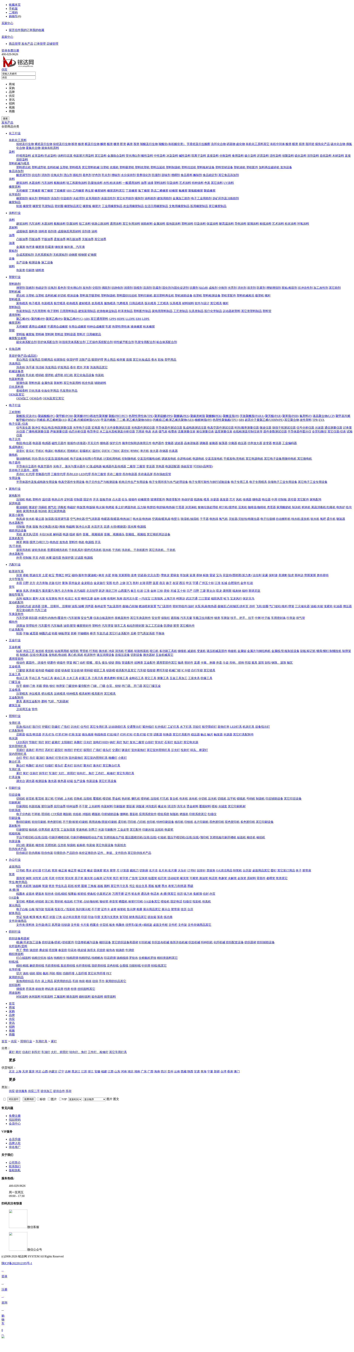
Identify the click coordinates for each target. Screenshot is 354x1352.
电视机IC (60, 450)
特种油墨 (72, 806)
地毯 (82, 981)
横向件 (13, 621)
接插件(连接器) (77, 443)
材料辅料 (188, 303)
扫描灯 (49, 765)
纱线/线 (13, 961)
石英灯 (168, 742)
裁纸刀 (134, 870)
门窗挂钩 (71, 685)
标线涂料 (265, 223)
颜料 (107, 886)
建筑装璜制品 (87, 311)
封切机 (62, 295)
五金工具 (15, 674)
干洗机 (116, 549)
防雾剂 (261, 287)
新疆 (217, 1071)
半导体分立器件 (26, 466)
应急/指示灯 (24, 726)
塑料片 (81, 334)
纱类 (74, 988)
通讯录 (145, 893)
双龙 (219, 590)
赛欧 (26, 575)
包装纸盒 (120, 845)
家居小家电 (16, 515)
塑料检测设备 (212, 295)
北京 (12, 1071)
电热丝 (54, 542)
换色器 (62, 781)
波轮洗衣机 (39, 549)
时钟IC (135, 450)
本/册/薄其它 (168, 893)
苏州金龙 (74, 583)
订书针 (191, 870)
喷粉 (215, 806)
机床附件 (90, 654)
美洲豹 (282, 575)
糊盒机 (251, 837)
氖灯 (126, 742)
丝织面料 (15, 985)
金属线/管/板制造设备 (285, 651)
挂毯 (95, 981)
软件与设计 (202, 303)
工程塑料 (15, 412)
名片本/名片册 (168, 870)
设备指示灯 (262, 726)
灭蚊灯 (196, 726)
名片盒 (153, 870)
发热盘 (63, 542)
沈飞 (129, 583)
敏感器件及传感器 (114, 466)
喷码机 (39, 375)
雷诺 (212, 575)
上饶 (122, 583)
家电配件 (15, 495)
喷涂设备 (73, 295)
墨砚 (190, 886)
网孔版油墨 (73, 239)
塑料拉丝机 (188, 167)
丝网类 (138, 662)
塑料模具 (75, 167)
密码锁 (88, 670)
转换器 (167, 734)
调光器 (30, 781)
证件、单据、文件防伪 (112, 852)
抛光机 (103, 651)
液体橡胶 (136, 326)
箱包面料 (97, 996)
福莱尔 (27, 598)
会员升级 (15, 1139)
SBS (69, 190)
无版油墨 (88, 239)
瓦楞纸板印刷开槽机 (223, 837)
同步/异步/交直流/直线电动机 (50, 458)
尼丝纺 (101, 950)
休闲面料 (35, 996)
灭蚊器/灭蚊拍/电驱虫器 (244, 518)
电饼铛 (151, 507)
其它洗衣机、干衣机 (162, 549)
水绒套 (222, 806)
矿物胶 (92, 254)
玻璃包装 (22, 382)
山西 (45, 1071)
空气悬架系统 (146, 633)
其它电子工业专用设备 (312, 481)
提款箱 (152, 917)
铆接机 (182, 651)
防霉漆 (49, 246)
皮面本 (30, 893)
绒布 (50, 957)
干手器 (204, 518)
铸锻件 (61, 662)
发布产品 (27, 43)
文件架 (182, 924)
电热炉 (340, 507)
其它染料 (101, 155)
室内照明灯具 (18, 753)
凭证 (19, 917)
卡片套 (84, 924)
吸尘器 (39, 518)
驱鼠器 (340, 518)
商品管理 (15, 43)
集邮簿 (197, 893)
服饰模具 (110, 303)
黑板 (151, 886)
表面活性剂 (108, 198)
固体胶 (98, 870)
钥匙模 (110, 670)
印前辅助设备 (110, 814)
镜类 (217, 617)
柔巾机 (331, 518)
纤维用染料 (23, 155)
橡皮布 (162, 806)
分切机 (202, 798)
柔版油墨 (60, 239)
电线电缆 (100, 734)
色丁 (19, 950)
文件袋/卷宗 (43, 924)
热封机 (126, 798)
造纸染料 (326, 155)
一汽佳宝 (144, 598)
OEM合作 (36, 398)
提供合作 (59, 1091)
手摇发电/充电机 (234, 458)
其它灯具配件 (181, 734)
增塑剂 (20, 287)
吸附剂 (139, 198)
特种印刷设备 (165, 821)
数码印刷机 (23, 821)
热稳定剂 (41, 287)
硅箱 (70, 781)
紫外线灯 (148, 726)
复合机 (174, 798)
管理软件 (32, 625)
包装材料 (107, 806)
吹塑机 (197, 295)
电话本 (154, 893)
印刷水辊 (148, 829)
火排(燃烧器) (118, 526)
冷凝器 (214, 499)
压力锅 (141, 507)
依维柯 (111, 598)
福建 (104, 1071)
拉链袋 (65, 924)
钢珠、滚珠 (278, 662)
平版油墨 (47, 239)
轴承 (181, 662)
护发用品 (63, 367)
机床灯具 (248, 726)
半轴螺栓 (83, 633)
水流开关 (97, 526)
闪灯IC (106, 450)
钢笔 (29, 878)
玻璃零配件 (157, 499)
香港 (230, 1071)
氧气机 (223, 518)
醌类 (295, 144)
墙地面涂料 (173, 223)
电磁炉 (71, 507)
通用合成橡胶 (37, 326)
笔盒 (52, 886)
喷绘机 (165, 901)
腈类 (302, 144)
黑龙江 (76, 1071)
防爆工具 (206, 678)
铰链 (111, 662)
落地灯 (50, 757)
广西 (150, 1071)
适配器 (157, 734)
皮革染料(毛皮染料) (44, 155)
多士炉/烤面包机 (125, 507)
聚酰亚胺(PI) (231, 416)
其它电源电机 (254, 458)
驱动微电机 (23, 458)
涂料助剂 (150, 198)
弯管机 (84, 651)
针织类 (146, 965)
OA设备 (14, 897)
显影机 (133, 814)
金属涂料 (159, 223)
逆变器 (267, 443)
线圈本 (20, 893)
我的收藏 (38, 30)
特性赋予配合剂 (124, 342)
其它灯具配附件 (243, 734)
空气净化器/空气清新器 (85, 518)
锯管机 (74, 651)
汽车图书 (44, 625)
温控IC (96, 450)
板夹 (112, 924)
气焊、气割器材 (58, 701)
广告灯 (65, 726)
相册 (139, 909)
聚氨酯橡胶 (195, 190)
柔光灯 (68, 765)
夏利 (35, 598)
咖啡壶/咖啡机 (257, 507)
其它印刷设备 (265, 821)
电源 (66, 534)
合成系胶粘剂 (25, 254)
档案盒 (94, 924)
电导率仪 (93, 431)
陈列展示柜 (83, 909)
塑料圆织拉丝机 (127, 295)
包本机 (183, 798)
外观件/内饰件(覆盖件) (52, 617)
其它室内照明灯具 (96, 757)
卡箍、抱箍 (208, 662)
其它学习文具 (119, 886)
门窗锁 (20, 670)
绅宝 (68, 575)
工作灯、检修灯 (105, 773)
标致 (206, 575)
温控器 (46, 499)
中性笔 (59, 878)
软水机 (314, 518)
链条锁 (65, 670)
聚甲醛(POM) (64, 416)
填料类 (42, 231)
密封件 (188, 662)
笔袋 (45, 886)
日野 (26, 583)
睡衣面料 (72, 996)
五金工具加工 (178, 678)
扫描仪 (212, 814)
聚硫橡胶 (210, 190)
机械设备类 (16, 371)
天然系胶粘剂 (43, 254)
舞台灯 (20, 765)
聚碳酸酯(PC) (46, 416)
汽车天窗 (186, 617)
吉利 (19, 598)
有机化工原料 (18, 140)
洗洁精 (39, 367)
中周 (274, 499)
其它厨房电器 (57, 511)
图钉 (274, 870)
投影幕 (49, 909)
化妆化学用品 (50, 390)
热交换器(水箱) (49, 526)
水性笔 (36, 878)
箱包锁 (39, 670)
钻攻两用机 (62, 651)
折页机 (30, 798)
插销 (26, 685)
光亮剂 (232, 287)
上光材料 (94, 806)
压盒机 (62, 845)
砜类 (130, 144)
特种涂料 (198, 182)
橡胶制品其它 (73, 206)
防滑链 (168, 625)
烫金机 (116, 798)
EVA (321, 419)
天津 (25, 1071)
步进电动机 (184, 458)
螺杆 (268, 295)
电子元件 (15, 439)
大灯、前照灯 (67, 773)
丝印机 (151, 821)
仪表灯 (34, 773)
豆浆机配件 (16, 538)
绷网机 (124, 814)
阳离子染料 (198, 155)
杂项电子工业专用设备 (282, 481)
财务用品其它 (138, 917)
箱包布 (110, 950)
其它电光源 (190, 742)
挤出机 (20, 295)
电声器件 (158, 443)
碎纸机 (39, 901)
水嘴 (49, 557)
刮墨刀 (92, 829)
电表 (148, 431)
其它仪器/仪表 (336, 431)
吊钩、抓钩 (236, 662)
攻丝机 (39, 651)
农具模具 (97, 303)
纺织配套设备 (235, 942)
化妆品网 (15, 348)
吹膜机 (114, 167)
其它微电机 (304, 458)
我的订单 (26, 30)
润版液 (140, 806)
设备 (12, 258)
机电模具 (72, 303)
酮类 (103, 144)
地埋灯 (68, 750)
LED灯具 (236, 726)
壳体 (29, 526)
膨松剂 (77, 175)
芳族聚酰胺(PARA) (252, 416)
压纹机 (154, 798)
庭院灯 (59, 750)
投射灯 (185, 750)
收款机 (68, 901)
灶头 (125, 499)
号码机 (250, 798)
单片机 (144, 450)
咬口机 (154, 651)
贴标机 (81, 845)
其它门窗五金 (152, 685)
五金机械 (15, 647)
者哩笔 (270, 878)
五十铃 (181, 590)
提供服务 (21, 1091)
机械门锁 (175, 670)
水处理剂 (79, 198)
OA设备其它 (152, 901)
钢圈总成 (45, 633)
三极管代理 (58, 474)
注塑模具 (22, 693)
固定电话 (176, 901)
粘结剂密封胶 (136, 625)
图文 (116, 1099)
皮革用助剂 (93, 198)
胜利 (136, 583)
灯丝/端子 (113, 734)
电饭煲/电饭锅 (86, 507)
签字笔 (123, 878)
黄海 (65, 583)
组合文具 (142, 886)
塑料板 (20, 334)
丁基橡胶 (131, 190)
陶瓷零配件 (173, 499)
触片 (210, 734)
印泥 (84, 917)
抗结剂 (36, 175)
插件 (79, 534)
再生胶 (89, 190)
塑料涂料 (160, 182)
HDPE (121, 318)
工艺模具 (163, 303)
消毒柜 (62, 507)
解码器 (57, 534)
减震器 (34, 633)
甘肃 (197, 1071)
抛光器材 (149, 654)
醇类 (74, 144)
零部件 (261, 878)
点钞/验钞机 (91, 901)
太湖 (142, 583)
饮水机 (30, 518)
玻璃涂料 (253, 223)
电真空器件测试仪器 (220, 427)
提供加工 (46, 1091)
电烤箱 (109, 507)
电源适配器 (172, 466)
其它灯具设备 (108, 781)
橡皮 (90, 870)
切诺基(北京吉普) (149, 575)
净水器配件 (16, 553)
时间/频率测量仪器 (247, 427)
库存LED (72, 474)
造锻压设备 (122, 654)
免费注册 (13, 50)
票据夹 (210, 870)
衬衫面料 (22, 996)
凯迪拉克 (35, 575)
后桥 (133, 633)
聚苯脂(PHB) (290, 416)
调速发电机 (169, 458)
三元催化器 (302, 606)
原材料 (13, 227)
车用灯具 (15, 769)
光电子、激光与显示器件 (69, 466)
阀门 (76, 662)
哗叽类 (49, 988)
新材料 (58, 382)
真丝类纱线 (67, 965)
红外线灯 (161, 726)
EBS (138, 318)
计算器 (124, 870)
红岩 (250, 583)
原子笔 (78, 878)
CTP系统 (56, 814)
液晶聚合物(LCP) (324, 416)
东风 (26, 590)
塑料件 (36, 499)
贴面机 (241, 837)
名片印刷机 (201, 821)
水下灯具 (186, 726)
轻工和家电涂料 (76, 182)
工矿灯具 (173, 726)
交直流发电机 (214, 458)
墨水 (29, 870)
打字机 (78, 901)
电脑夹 (120, 924)
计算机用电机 (112, 458)
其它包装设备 (105, 845)
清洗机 (119, 651)
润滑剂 (128, 287)
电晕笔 (168, 829)
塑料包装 (35, 382)
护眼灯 (46, 726)
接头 (105, 662)
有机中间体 (277, 144)
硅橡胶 (173, 190)
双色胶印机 (232, 821)
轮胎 (19, 206)
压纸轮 (159, 829)
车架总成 (102, 633)
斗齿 (226, 662)
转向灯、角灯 (85, 773)
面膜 (129, 359)
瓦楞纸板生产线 (114, 837)
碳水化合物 (338, 144)
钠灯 (113, 742)
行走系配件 (16, 629)
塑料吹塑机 (142, 167)
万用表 (140, 431)
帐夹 (39, 917)
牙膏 (86, 367)
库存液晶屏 (145, 474)
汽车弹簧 (108, 625)
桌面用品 (15, 866)
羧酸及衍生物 (149, 144)
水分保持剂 (128, 175)
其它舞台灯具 (111, 765)
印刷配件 (111, 829)
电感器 (46, 443)
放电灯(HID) (101, 742)
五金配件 (150, 662)
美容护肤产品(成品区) (23, 355)
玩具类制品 (196, 311)
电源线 (141, 526)
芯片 (232, 499)
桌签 (114, 909)
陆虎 (291, 575)
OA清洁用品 (224, 870)
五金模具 (15, 689)
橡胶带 (27, 206)
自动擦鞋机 (283, 518)
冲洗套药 (151, 806)
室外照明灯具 (18, 746)
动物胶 (73, 254)
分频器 (232, 443)
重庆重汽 (48, 590)
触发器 (218, 734)
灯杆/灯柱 (126, 734)
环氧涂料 (303, 223)
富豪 (265, 575)
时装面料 (47, 996)
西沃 (182, 583)
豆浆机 (242, 507)
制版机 (174, 814)
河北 (38, 1071)
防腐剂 (156, 175)
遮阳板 (175, 617)
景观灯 (20, 750)
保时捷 (273, 575)
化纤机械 (219, 942)
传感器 (247, 499)
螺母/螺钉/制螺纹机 (328, 651)
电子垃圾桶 (267, 518)
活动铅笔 (173, 878)
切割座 (143, 870)
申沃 (189, 583)
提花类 (59, 988)
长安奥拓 (52, 598)
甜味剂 (166, 175)
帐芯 (46, 917)
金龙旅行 (99, 583)
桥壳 (93, 633)
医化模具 (150, 303)
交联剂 (96, 287)
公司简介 (15, 1162)
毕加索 (184, 575)
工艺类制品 (180, 311)
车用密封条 (278, 617)
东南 (119, 598)
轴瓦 (290, 662)
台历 (190, 909)
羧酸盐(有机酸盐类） (172, 144)
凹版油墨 (35, 239)
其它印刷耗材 (237, 806)
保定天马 (248, 598)
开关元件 (93, 443)
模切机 (107, 798)
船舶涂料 (60, 182)
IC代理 (30, 474)
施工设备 (47, 262)
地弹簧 (60, 685)
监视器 (95, 427)
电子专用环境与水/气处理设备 (168, 481)
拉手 (19, 685)
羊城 (173, 590)
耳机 (19, 534)
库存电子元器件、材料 (23, 470)
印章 (97, 917)
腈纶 (39, 973)
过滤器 (78, 557)
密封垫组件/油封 (183, 606)
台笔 (45, 878)
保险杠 (165, 617)
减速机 (191, 651)
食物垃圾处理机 (208, 507)
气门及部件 (164, 606)
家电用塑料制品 (162, 311)
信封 (206, 893)
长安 (77, 598)
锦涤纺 (120, 950)
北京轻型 (92, 590)
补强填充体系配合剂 (72, 342)
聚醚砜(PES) (182, 416)
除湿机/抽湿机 (190, 518)
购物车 (13, 16)
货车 (12, 586)
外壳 (19, 557)
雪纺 (26, 950)
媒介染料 (250, 155)
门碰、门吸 (98, 685)
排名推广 (15, 1147)
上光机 (68, 798)
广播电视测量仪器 (37, 431)
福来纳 (236, 590)
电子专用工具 (240, 481)
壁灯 (26, 757)
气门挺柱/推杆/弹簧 (281, 606)
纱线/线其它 (159, 965)
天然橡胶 (22, 190)
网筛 (26, 542)
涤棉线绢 (122, 957)
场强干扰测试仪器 (284, 427)
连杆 (252, 606)
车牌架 (225, 617)
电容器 (36, 443)
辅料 (12, 266)
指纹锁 (151, 670)
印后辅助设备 (274, 798)
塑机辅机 (240, 167)
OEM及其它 (16, 394)
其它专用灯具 (99, 726)
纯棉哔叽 (85, 957)
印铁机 (188, 821)
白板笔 (98, 878)
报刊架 (39, 909)
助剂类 (52, 231)
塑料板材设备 (206, 167)
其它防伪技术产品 (139, 852)
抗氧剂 (52, 287)
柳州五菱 (87, 598)
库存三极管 (98, 474)
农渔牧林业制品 (107, 311)
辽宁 (61, 1071)
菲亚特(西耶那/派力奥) (237, 575)
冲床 (111, 651)
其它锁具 (209, 670)
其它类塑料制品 (251, 311)
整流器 (277, 443)
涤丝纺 (34, 950)
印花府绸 (110, 957)
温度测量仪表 (223, 431)
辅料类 (39, 270)
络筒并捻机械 (179, 942)
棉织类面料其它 (167, 957)
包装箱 (90, 845)
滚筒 (261, 662)
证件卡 (105, 909)
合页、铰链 (113, 685)
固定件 (87, 499)
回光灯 (78, 765)
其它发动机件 (25, 610)
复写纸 (123, 917)
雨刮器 (33, 617)
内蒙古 (53, 1071)
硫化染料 (300, 155)
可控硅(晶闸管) (203, 466)
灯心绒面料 (23, 957)
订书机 (20, 870)
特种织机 (207, 942)
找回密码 (15, 1119)
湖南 (137, 1071)
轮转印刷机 (39, 821)
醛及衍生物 (92, 144)
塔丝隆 (53, 950)
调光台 (20, 781)
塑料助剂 (44, 198)
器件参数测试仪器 (275, 431)
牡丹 (116, 583)
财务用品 (15, 913)
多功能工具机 (168, 651)
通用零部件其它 (166, 662)
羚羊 (61, 598)
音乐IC (30, 450)
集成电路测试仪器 (194, 427)
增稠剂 (175, 175)
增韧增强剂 (273, 287)
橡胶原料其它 (116, 190)
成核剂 (213, 287)
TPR (315, 419)
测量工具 (163, 678)
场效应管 (186, 466)
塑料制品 (15, 307)
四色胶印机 (216, 821)
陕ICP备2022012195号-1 (16, 1263)
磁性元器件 (59, 443)
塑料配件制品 (142, 311)
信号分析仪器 (305, 427)
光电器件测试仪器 (143, 427)
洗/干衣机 (15, 546)
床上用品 (47, 981)
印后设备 (15, 794)
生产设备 (22, 262)
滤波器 (178, 443)
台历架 (247, 870)
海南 (157, 1071)
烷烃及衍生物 (25, 144)
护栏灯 (78, 750)
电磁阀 (70, 526)
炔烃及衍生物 (62, 144)
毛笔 (52, 878)
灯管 (150, 734)
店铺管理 (52, 43)
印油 (91, 917)
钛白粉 (203, 287)
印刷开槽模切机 (59, 837)
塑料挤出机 (23, 167)
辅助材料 (147, 223)
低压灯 (178, 742)
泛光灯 (175, 750)
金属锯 (241, 651)
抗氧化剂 (57, 175)
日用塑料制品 (68, 311)
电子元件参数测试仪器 (116, 427)
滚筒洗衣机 (23, 549)
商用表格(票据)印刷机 (103, 821)
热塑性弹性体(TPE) (141, 416)
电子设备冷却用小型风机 (86, 458)
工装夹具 (194, 678)
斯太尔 (210, 590)
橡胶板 (87, 206)
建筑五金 (15, 705)
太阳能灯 (67, 742)
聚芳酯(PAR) (273, 416)
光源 (101, 829)
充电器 (160, 466)
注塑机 (104, 167)
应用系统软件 (148, 814)
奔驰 (115, 575)
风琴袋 (56, 924)
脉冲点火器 (83, 526)
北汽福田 (80, 590)
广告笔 (133, 878)
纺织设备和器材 (19, 938)
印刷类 (30, 270)
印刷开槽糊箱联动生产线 (86, 837)
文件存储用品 (18, 920)
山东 (117, 1071)
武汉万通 (192, 598)
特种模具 (72, 693)
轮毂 (55, 633)
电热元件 (57, 499)
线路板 (198, 499)
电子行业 (15, 405)
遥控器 (292, 499)
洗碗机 (42, 507)
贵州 (170, 1071)
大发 (42, 598)
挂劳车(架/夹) (134, 924)
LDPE (146, 318)
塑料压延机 (157, 167)
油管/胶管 (69, 625)
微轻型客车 (16, 594)
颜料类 (33, 231)
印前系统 (15, 810)
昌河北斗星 (130, 598)
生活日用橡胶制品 (156, 206)
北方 (32, 583)
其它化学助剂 (125, 198)
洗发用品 (51, 367)
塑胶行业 (15, 277)
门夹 (32, 685)
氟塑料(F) (306, 416)
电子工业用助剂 (201, 198)
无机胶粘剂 (60, 254)
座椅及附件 (122, 617)
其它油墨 (100, 239)
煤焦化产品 (322, 144)
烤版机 (184, 814)
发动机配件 (16, 602)
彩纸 (71, 886)
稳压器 (242, 443)
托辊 (248, 662)
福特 (245, 590)
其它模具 (216, 303)
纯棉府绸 (72, 957)
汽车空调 (22, 617)
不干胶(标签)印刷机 (75, 821)
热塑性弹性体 (121, 326)
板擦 (158, 886)
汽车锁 (141, 670)
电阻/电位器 (24, 443)
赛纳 (199, 575)
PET (109, 973)
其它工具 (150, 678)
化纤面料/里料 (18, 946)
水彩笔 (27, 886)
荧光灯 (159, 742)
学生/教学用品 (18, 882)
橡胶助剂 (22, 198)
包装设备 (92, 781)
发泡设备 (286, 167)
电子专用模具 (258, 481)
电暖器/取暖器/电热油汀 (116, 518)
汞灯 (119, 742)
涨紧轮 (328, 606)
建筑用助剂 (164, 198)
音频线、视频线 (135, 534)
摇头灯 (59, 765)
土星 (45, 575)
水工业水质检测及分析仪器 (117, 431)
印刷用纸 (22, 806)
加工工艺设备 (154, 625)
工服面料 (60, 996)
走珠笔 (241, 878)
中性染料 (160, 155)
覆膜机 (97, 798)
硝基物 (231, 144)
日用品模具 (136, 303)
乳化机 (30, 375)
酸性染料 (147, 155)
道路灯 (30, 750)
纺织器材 (250, 942)
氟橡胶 (183, 190)
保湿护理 (72, 359)
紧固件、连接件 (36, 662)
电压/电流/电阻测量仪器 (56, 427)
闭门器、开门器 (132, 685)
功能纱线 (135, 965)
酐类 (123, 144)
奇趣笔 (222, 878)
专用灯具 (15, 722)
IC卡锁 (185, 670)
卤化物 (240, 144)
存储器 (163, 450)
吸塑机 (259, 295)
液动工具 (60, 678)
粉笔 (77, 886)
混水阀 (132, 526)
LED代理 (85, 474)
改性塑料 (306, 419)
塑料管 (267, 311)
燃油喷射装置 (147, 606)
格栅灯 (112, 757)
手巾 (102, 981)
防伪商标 (35, 852)
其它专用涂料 (131, 223)
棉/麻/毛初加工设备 (28, 942)
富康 (192, 575)
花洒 (107, 526)
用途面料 (15, 992)
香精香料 (22, 390)
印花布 (72, 950)
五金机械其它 (164, 654)
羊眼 (39, 685)
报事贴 (72, 893)
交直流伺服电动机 (149, 458)
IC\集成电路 (94, 466)
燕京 (162, 583)
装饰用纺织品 (25, 981)
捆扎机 (135, 798)
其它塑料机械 (91, 167)
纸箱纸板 (15, 833)
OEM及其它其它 (53, 398)
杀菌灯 (78, 742)
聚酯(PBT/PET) (118, 416)
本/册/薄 (14, 889)
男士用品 (110, 359)
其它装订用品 (286, 870)
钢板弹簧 (64, 633)
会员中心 (15, 1123)
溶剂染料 (313, 155)
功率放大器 (254, 443)
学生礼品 (61, 886)
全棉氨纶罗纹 (147, 957)
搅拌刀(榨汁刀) (39, 542)
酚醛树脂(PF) (203, 419)
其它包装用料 (72, 382)
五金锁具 (15, 666)
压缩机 (20, 499)
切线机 (222, 798)
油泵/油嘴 (78, 606)
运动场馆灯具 (117, 726)
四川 (164, 1071)
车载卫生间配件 (203, 617)
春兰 (133, 590)
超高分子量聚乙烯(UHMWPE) (264, 419)
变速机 (201, 651)
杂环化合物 (218, 144)
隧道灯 (126, 750)
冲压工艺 (29, 651)
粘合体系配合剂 (166, 342)
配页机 (39, 798)
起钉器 (36, 870)
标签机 (121, 909)
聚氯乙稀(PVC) (73, 318)
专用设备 (15, 478)
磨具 (19, 701)
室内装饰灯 (76, 757)
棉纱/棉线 (22, 965)
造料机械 (53, 167)
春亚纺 (62, 950)
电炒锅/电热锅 (165, 507)
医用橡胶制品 (199, 206)
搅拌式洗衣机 (93, 549)
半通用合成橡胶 (57, 326)
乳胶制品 (48, 206)
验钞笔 (104, 901)
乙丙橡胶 (78, 190)
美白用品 (22, 359)
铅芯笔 (162, 878)
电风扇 (20, 518)
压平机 (231, 798)
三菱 (203, 590)
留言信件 (15, 30)
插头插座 (88, 734)
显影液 (130, 806)
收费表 (172, 431)
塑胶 (12, 330)
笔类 (12, 874)
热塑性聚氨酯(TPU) (225, 419)
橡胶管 (36, 206)
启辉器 (20, 734)
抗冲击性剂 (305, 287)
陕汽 (57, 590)
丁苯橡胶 (35, 190)
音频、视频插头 (114, 534)
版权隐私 (15, 1170)
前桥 (74, 633)
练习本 (188, 893)
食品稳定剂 (210, 175)
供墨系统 (44, 829)
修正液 (62, 870)
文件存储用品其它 (199, 924)
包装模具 (47, 303)
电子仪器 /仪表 (18, 423)
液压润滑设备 (105, 654)
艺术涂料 (185, 182)
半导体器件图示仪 (299, 431)
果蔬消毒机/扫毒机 (323, 507)
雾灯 (19, 773)
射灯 (48, 742)
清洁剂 (171, 806)
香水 (154, 359)
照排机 (45, 814)
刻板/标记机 (308, 651)
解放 (19, 590)
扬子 (169, 583)
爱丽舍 (174, 575)
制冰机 (296, 507)
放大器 (154, 450)
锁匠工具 (99, 670)
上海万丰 (170, 598)
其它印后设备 (293, 798)
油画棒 (36, 886)
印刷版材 (119, 806)
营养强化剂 (143, 175)
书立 (132, 886)
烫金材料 (192, 806)
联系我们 (15, 1166)
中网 (258, 617)
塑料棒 (39, 334)
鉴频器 (213, 443)
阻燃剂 (30, 287)
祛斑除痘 (60, 359)
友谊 (175, 583)
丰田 (19, 583)
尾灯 (26, 773)
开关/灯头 (48, 734)
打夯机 (93, 651)
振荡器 (223, 443)
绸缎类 (20, 988)
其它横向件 (187, 625)
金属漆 (20, 246)
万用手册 (118, 893)
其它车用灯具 (125, 773)
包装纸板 (35, 806)
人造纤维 (81, 973)
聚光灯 (87, 765)
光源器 (227, 734)
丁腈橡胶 (60, 190)
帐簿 (32, 917)
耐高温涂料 (226, 223)
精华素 (121, 359)
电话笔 (213, 878)
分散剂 (222, 287)
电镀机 (232, 651)
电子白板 (22, 909)
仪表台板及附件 (103, 617)
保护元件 (115, 443)
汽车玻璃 (74, 617)
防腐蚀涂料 (95, 182)
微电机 (13, 454)
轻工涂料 (85, 223)
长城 (224, 583)
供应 (4, 69)
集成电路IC (16, 447)
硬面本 (39, 893)
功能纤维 (68, 973)
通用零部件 (16, 658)
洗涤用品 (15, 363)
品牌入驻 (15, 1143)
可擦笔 (194, 878)
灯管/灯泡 (61, 757)
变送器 (150, 466)
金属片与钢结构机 (259, 651)
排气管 (300, 617)
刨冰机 (42, 511)
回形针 (201, 870)
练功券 (168, 917)
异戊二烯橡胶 (159, 190)
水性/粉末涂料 (112, 182)
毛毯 (75, 981)
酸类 (288, 144)
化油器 (337, 606)
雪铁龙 (165, 575)
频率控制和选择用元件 (137, 443)
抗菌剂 (194, 287)
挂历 (180, 893)
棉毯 (88, 981)
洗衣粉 (20, 367)
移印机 (179, 821)
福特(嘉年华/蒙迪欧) (85, 575)
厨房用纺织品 (63, 981)
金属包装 (47, 382)
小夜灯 (122, 757)
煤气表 (163, 431)
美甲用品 (170, 359)
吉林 (68, 1071)
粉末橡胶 (149, 326)
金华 (243, 583)
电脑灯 (30, 765)
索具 (254, 662)
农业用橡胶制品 (133, 206)
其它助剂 (335, 287)
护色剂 (96, 175)
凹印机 (132, 821)
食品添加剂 (16, 171)
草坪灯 (39, 750)
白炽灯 (149, 742)
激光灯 (97, 765)
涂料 (12, 179)
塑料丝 (59, 334)
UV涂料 (228, 182)
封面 (52, 917)
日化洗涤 (35, 390)
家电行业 (15, 488)
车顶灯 (53, 773)
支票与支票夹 (110, 917)
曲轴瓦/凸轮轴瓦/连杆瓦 (233, 606)
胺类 (136, 144)
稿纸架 (147, 924)
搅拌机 (49, 375)
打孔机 (164, 798)
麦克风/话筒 (30, 534)
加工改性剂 (320, 287)
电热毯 (213, 518)
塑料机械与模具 (19, 163)
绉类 (67, 988)
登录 (4, 50)
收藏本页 (15, 4)
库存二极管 (114, 474)
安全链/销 (77, 670)
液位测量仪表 (205, 431)
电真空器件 (45, 466)
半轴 (26, 633)
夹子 (299, 870)
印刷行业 (15, 787)
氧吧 (323, 518)
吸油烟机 (22, 507)
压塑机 (64, 167)
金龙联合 (87, 583)
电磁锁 (49, 670)
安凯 (109, 583)
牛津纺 (129, 950)
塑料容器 (70, 334)
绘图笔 (152, 878)
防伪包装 (47, 852)
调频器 (203, 443)
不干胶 (83, 806)
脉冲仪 (36, 427)
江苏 (84, 1071)
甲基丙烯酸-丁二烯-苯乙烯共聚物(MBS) (126, 419)
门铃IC (115, 450)
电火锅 (100, 507)
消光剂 (241, 287)
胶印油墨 (47, 806)
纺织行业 (15, 931)
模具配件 (97, 693)
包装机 (99, 375)
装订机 (49, 798)
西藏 (184, 1071)
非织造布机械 (160, 942)
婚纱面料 (85, 996)
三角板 (92, 886)
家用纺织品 (16, 977)
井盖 (219, 662)
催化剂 (33, 198)
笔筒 (55, 870)
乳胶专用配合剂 (145, 342)
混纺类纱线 (98, 965)
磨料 (44, 701)
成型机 (59, 375)
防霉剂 (157, 287)
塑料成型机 (39, 167)
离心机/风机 (75, 654)
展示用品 (15, 905)
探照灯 (87, 750)
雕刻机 (67, 814)
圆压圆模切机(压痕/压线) (141, 837)
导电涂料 (240, 223)
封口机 (68, 375)
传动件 (20, 662)
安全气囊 (87, 617)
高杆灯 (49, 750)
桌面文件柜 (160, 924)
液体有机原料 (50, 147)
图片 (109, 1099)
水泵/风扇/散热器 (206, 606)
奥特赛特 (323, 575)
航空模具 (60, 303)
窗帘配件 (84, 685)
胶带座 (306, 870)
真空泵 (55, 829)
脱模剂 (137, 287)
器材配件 (15, 825)
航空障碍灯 (209, 726)
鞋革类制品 (125, 311)
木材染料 (338, 155)
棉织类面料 (16, 954)
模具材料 (85, 693)
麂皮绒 (43, 950)
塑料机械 (15, 291)
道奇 (134, 575)
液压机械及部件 (216, 651)
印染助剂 (66, 198)
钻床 (19, 651)
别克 (19, 575)
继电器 (104, 443)
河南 (124, 1071)
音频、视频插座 (93, 534)
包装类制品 (23, 311)
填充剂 (251, 287)
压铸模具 (60, 693)
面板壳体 (105, 499)
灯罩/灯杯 (61, 734)
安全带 (156, 617)
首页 (4, 1041)
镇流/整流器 (33, 734)
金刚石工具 (136, 678)
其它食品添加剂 (228, 175)
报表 (26, 917)
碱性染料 (185, 155)
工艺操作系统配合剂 (99, 342)
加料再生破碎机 (269, 167)
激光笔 (88, 878)
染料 (12, 151)
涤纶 (26, 973)
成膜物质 (22, 231)
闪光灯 (75, 726)
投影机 (196, 901)
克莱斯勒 (124, 575)
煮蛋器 (271, 507)
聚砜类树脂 (197, 416)
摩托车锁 (162, 670)
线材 (72, 534)
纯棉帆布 (97, 957)
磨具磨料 (110, 678)
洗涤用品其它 (99, 367)
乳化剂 (106, 175)
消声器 (89, 606)
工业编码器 (289, 443)
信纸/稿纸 (61, 893)
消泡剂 (45, 175)
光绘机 (77, 814)
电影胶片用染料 (83, 155)
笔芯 (116, 878)
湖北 (130, 1071)
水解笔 (232, 878)
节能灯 (33, 742)
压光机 (212, 798)
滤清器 (36, 606)
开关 (96, 499)
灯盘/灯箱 (139, 734)
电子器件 (15, 462)
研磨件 (51, 662)
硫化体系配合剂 (26, 342)
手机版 (13, 8)
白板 (32, 909)
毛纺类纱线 (52, 965)
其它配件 (303, 499)
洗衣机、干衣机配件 (135, 549)
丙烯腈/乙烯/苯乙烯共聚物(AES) (173, 419)
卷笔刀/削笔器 (177, 886)
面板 (35, 526)
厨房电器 (15, 503)
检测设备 (35, 262)
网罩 (19, 542)
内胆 (42, 557)
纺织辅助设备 (266, 942)
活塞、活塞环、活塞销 (56, 606)
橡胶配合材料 (18, 338)
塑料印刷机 (145, 295)
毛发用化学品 (68, 390)
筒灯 (41, 742)
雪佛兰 (59, 575)
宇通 (195, 583)
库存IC (20, 474)
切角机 (78, 798)
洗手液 (30, 367)
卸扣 (268, 662)
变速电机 (82, 829)
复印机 (20, 901)
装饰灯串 (223, 726)
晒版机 (96, 814)
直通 (197, 662)
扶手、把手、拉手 (242, 617)
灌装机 (20, 375)
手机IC (39, 450)
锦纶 (32, 973)
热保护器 (187, 499)
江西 (111, 1071)
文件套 (75, 924)
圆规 (84, 886)
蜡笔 (19, 886)
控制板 (282, 499)
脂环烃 (310, 144)
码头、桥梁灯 (199, 750)
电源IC (49, 450)
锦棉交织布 (39, 957)
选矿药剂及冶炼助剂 (225, 198)
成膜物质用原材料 (69, 231)
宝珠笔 (143, 878)
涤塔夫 (91, 950)
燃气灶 (52, 507)
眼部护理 (97, 359)
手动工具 (35, 678)
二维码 (13, 12)
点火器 (116, 499)
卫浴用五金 (23, 709)
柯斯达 (180, 598)
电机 (29, 499)
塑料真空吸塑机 (90, 295)
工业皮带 (123, 829)
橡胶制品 (15, 202)
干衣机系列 (76, 549)
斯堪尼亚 (254, 590)
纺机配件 (68, 942)
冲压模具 (35, 693)
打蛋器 (180, 507)
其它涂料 (217, 182)
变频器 (169, 443)
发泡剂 (87, 287)
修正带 (72, 870)
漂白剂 (67, 175)
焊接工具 (122, 678)
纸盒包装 (88, 382)
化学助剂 (15, 194)
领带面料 (110, 996)
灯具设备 (15, 777)
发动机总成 (23, 606)
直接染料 (213, 155)
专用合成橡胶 (77, 326)
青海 (203, 1071)
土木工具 (72, 678)
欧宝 (52, 575)
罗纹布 (133, 957)
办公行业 (15, 859)
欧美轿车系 (16, 571)
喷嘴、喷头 (93, 662)
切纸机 (20, 798)
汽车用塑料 (39, 311)
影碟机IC (85, 450)
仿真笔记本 (104, 893)
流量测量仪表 (186, 431)
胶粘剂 (13, 250)
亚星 (156, 583)
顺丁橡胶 (47, 190)
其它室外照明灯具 (158, 750)
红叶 (58, 583)
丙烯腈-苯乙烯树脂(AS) (52, 419)
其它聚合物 (291, 419)
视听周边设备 (18, 530)
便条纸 (91, 893)
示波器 (319, 427)
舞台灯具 (15, 761)
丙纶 (52, 973)
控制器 (78, 499)
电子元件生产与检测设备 (102, 481)
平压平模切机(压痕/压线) (32, 837)
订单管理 (40, 43)
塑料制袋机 (173, 167)
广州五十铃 (206, 583)
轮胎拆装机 (141, 651)
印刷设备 (15, 818)
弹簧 (69, 662)
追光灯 (39, 765)
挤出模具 (47, 693)
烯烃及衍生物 (43, 144)
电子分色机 (23, 814)
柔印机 (122, 821)
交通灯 (116, 750)
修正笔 (81, 870)
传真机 (206, 901)
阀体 (62, 526)
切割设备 (136, 654)
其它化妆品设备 (84, 375)
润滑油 (20, 625)
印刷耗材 (15, 802)
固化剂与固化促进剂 (175, 287)
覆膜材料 (205, 806)
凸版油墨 (22, 239)
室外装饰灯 (138, 750)
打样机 (36, 814)
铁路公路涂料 (100, 223)
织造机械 (194, 942)
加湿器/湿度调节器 (57, 518)
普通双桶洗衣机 (57, 549)
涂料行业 (15, 212)
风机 (239, 499)
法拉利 (257, 575)
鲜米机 (306, 507)
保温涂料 (212, 223)
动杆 (83, 662)
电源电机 (198, 458)
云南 (177, 1071)
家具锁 (30, 670)
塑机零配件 (228, 295)
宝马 (219, 575)
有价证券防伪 (88, 852)
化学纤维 (15, 969)
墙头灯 (107, 750)
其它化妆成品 (141, 359)
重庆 (32, 1071)
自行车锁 (197, 670)
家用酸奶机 (284, 507)
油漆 (150, 182)
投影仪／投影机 (65, 909)
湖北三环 (111, 590)
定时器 (68, 499)
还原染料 (263, 155)
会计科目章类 (71, 917)
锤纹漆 (59, 246)
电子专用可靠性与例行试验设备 (209, 481)
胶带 (176, 625)
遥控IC (125, 450)
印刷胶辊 (22, 829)
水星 (108, 575)
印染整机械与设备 (86, 942)
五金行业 (15, 640)
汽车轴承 (57, 625)
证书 (128, 893)
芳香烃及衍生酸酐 (198, 144)
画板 (100, 886)
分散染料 (225, 155)
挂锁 (57, 670)
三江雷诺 (204, 598)
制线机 (24, 654)
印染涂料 (172, 182)
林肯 (101, 575)
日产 (189, 590)
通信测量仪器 (333, 427)
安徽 (97, 1071)
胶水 (106, 870)
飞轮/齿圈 (262, 606)
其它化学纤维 (96, 973)
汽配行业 (15, 564)
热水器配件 (16, 522)
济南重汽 (35, 590)
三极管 (140, 466)
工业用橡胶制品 (112, 206)
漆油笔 (203, 878)
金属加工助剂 (181, 198)
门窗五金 (15, 682)
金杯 (153, 590)
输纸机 (33, 829)
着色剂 (87, 175)
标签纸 (81, 893)
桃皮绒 (81, 950)
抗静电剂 (117, 287)
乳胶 (108, 326)
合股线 (123, 965)
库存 (69, 1091)
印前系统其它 (198, 814)
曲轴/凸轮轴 (130, 606)
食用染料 (238, 155)
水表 (155, 431)
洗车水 (181, 806)
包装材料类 (16, 379)
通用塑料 (15, 314)
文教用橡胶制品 (179, 206)
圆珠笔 (20, 878)
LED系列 (22, 742)
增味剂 (115, 175)
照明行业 (15, 716)
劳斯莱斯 (310, 575)
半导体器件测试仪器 (169, 427)
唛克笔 (184, 878)
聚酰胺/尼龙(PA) (26, 416)
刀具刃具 (97, 678)
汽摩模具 (122, 303)
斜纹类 (39, 988)
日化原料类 (16, 386)
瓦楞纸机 (51, 845)
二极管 (131, 466)
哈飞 (226, 598)
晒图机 (123, 901)
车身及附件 (16, 614)
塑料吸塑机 (126, 167)
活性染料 (275, 155)
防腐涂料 (72, 223)
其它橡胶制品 (217, 206)
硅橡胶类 (144, 499)
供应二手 (34, 1091)
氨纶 (46, 973)
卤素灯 (56, 742)
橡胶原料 (15, 186)
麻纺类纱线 (37, 965)
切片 (19, 973)
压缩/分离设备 (39, 654)
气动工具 (47, 678)
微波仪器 (265, 427)
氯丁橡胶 (144, 190)
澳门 (237, 1071)
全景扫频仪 (319, 431)
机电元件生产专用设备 (133, 481)
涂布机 (193, 798)
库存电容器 (129, 474)
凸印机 (141, 821)
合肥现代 (234, 583)
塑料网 (49, 334)
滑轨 (118, 662)
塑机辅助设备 (183, 295)
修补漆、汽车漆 (74, 246)
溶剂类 (86, 231)
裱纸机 (260, 837)
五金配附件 (16, 697)
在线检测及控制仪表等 (248, 431)
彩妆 (161, 359)
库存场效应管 (162, 474)
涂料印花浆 (65, 155)
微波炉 (33, 507)
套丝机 (49, 651)
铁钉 (52, 685)
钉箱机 (162, 837)
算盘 (160, 917)
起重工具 (85, 678)
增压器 (347, 606)
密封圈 (59, 206)
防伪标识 (22, 852)
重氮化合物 (33, 147)
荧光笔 (69, 878)
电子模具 (35, 303)
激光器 (52, 781)
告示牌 (131, 909)
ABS (87, 318)
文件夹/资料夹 (25, 924)
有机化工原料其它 (257, 144)
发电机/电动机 (58, 654)
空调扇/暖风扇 (161, 518)
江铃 (160, 590)
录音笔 (113, 901)
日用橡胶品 (93, 334)
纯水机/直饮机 (300, 518)
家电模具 (22, 303)
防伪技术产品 (18, 849)
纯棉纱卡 (60, 957)
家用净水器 (30, 511)
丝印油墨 (60, 806)
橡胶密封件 (84, 625)
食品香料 (186, 175)
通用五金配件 (32, 701)
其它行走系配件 (119, 633)
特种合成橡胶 (96, 326)
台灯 (19, 757)
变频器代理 (42, 474)
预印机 (204, 837)
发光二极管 (137, 742)
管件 (35, 709)
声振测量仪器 (59, 431)
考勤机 (30, 901)
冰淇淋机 (191, 507)
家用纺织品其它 (115, 981)
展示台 (166, 909)
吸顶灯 (40, 757)
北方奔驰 (42, 583)
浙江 (91, 1071)
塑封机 (59, 901)
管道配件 (127, 662)
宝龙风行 (236, 598)
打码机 (59, 798)
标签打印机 (135, 901)
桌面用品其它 (261, 870)
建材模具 (85, 303)
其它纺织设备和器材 (125, 942)
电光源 (13, 738)
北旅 (52, 583)
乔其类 (30, 988)
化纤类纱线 (83, 965)
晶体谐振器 (191, 443)
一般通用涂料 (131, 182)
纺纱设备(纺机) (52, 942)
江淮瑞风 (157, 598)
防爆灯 (56, 726)
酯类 (110, 144)
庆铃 (167, 590)
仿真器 (173, 450)
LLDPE (130, 318)
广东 (144, 1071)
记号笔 (107, 878)
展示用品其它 (152, 909)
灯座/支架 (75, 734)
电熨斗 (175, 518)
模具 (206, 499)
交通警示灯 (134, 726)
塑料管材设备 (224, 167)
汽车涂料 (47, 182)
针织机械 (145, 942)
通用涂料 (116, 223)
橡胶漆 (39, 246)
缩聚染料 (288, 155)
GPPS (112, 318)
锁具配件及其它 (126, 670)
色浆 (207, 182)
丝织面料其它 (86, 988)
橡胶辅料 (100, 190)
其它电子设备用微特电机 (280, 458)
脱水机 (107, 549)
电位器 (266, 499)
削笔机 (237, 870)
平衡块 (160, 633)
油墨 (144, 182)
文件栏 (173, 924)
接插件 (132, 499)
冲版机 (86, 814)
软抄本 (49, 893)
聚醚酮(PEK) (214, 416)
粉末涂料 (290, 223)
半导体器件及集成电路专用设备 (37, 481)
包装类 (20, 270)
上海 (18, 1071)
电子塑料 (53, 311)
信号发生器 (23, 427)
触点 (203, 734)
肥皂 (80, 367)
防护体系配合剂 (48, 342)
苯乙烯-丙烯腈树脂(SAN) (84, 419)
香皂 (73, 367)
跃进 (102, 590)
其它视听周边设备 (158, 534)
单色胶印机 (54, 821)
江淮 (218, 583)
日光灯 (87, 742)
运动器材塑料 (231, 311)
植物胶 (82, 254)
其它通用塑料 (99, 318)
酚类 (81, 144)
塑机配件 (252, 167)
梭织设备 (105, 942)
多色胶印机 (247, 821)
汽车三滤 (40, 610)
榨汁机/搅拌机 (228, 507)
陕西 (190, 1071)
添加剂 (55, 198)
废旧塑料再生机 (163, 295)
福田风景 (217, 598)
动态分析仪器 (77, 431)
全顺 (103, 598)
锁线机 (241, 798)
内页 (212, 893)
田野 (149, 583)
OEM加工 (22, 398)
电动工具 (22, 678)
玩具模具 (175, 303)
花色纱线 (113, 965)
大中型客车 (16, 579)
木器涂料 (35, 182)
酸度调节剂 (23, 175)
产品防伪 (72, 852)
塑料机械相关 (245, 295)
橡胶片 (96, 206)
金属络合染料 (116, 155)
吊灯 (32, 757)
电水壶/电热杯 (142, 518)
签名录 (135, 893)
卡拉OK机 (45, 534)
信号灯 (84, 726)
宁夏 (210, 1071)
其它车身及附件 (140, 617)
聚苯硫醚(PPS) (163, 416)
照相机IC (73, 450)
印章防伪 (60, 852)
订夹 (59, 917)
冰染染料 (172, 155)
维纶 (59, 973)
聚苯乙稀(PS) (54, 318)
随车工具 (120, 625)
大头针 (182, 870)
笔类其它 (282, 878)
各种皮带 (100, 606)
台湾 (223, 1071)
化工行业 (15, 133)
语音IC (20, 450)
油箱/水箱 (316, 606)
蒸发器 (224, 499)
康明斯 (227, 590)
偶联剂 (106, 287)
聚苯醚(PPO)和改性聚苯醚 (91, 416)
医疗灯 (36, 726)
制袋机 (260, 798)
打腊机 (129, 651)
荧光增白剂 (133, 155)
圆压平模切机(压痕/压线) (183, 837)
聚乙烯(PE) (23, 318)
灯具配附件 (16, 730)
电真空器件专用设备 (71, 481)
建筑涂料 (22, 182)
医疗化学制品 (213, 311)
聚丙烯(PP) (38, 318)
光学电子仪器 (82, 427)
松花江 (69, 598)
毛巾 (38, 981)
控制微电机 (129, 458)
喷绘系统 (163, 814)
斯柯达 (299, 575)
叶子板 (265, 617)
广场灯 (97, 750)
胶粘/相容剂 (289, 287)
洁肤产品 (85, 359)
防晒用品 (47, 359)
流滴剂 (147, 287)
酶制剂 (197, 175)
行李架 (291, 617)
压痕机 (87, 798)
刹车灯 (43, 773)
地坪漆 (30, 246)
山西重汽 (124, 590)
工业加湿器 (67, 829)
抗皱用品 (35, 359)
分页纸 (104, 924)
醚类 (116, 144)
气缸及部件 (114, 606)
